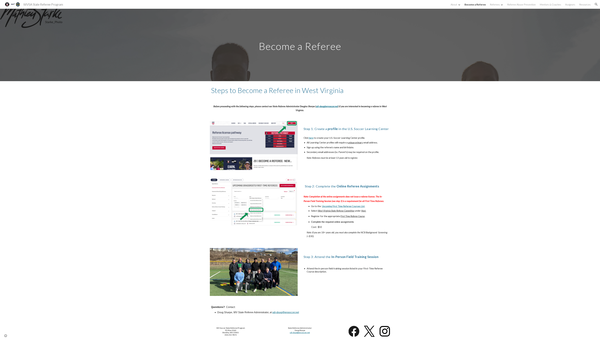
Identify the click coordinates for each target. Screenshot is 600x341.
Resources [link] (585, 4)
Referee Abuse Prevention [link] (521, 4)
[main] (300, 45)
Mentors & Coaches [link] (550, 4)
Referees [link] (495, 4)
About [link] (454, 4)
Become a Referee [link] (475, 4)
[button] (596, 4)
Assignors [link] (570, 4)
